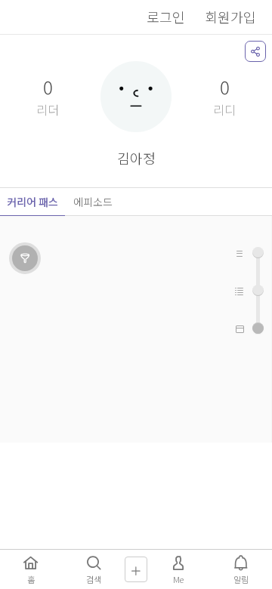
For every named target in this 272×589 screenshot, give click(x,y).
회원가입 (230, 16)
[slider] (258, 328)
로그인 (166, 16)
